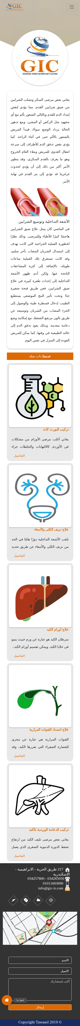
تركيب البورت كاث (56, 429)
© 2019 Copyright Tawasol (40, 1022)
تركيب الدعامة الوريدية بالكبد (49, 829)
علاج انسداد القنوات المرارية (49, 729)
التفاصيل (19, 455)
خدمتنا (46, 356)
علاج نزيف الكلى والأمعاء (51, 529)
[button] (7, 999)
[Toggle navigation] (72, 7)
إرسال (40, 1007)
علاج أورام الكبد (58, 629)
